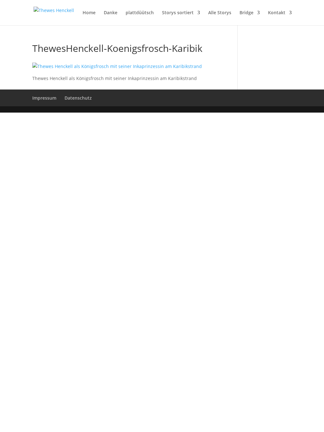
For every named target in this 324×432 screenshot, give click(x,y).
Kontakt (276, 12)
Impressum (44, 98)
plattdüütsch (140, 12)
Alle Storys (219, 12)
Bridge (246, 12)
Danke (110, 12)
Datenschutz (78, 98)
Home (89, 12)
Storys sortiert (178, 12)
